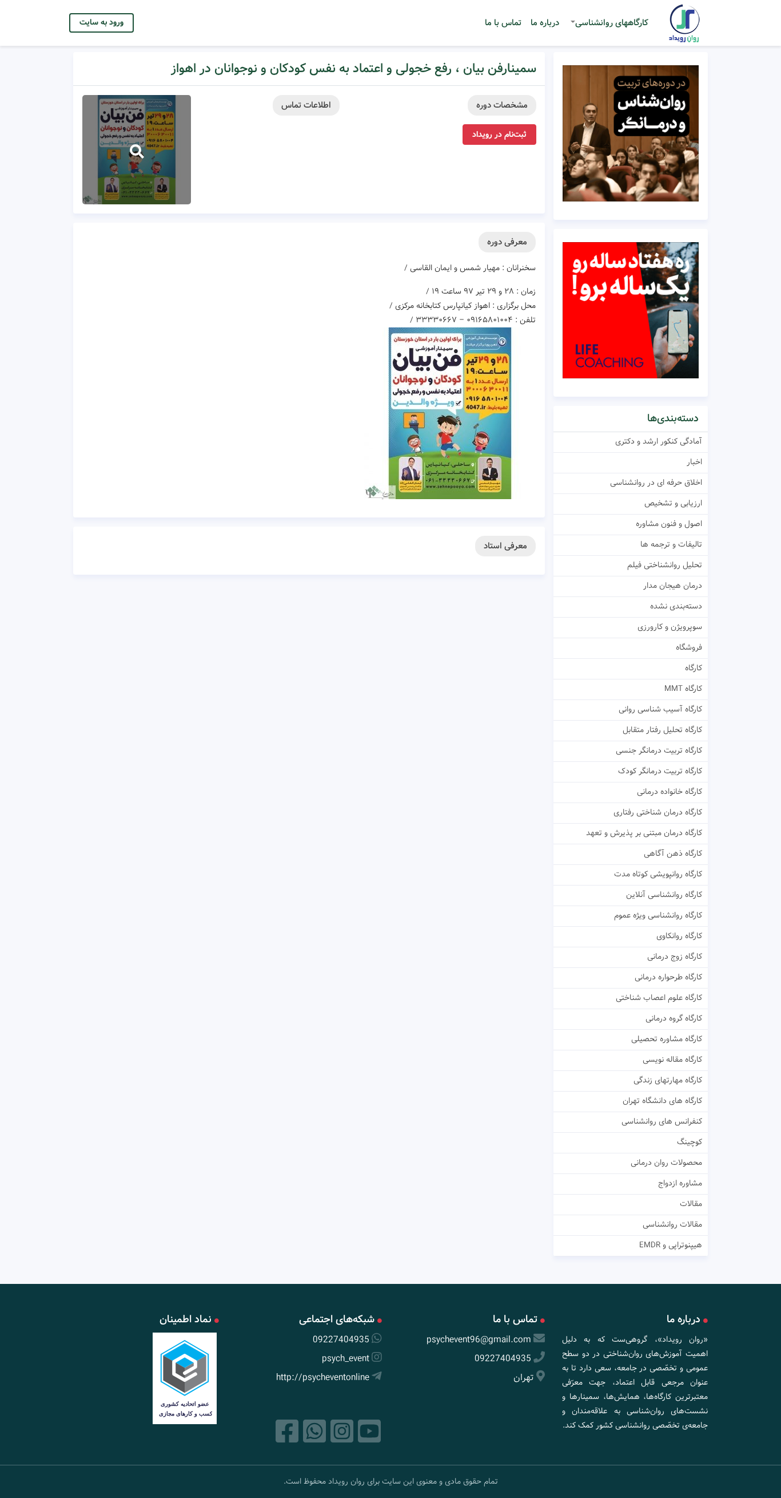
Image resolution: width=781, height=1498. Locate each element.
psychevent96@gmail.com (479, 1340)
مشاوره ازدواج (680, 1183)
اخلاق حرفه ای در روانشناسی (656, 482)
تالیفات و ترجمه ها (671, 544)
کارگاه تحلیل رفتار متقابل (662, 730)
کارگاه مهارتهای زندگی (667, 1080)
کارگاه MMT (683, 688)
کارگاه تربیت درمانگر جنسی (659, 750)
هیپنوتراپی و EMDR (670, 1245)
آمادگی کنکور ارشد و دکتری (658, 441)
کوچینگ (689, 1142)
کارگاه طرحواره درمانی (668, 977)
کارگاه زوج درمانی (674, 956)
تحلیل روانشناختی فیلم (664, 565)
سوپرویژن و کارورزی (669, 626)
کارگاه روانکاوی (679, 936)
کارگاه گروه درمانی (673, 1018)
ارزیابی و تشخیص (673, 503)
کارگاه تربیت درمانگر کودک (660, 771)
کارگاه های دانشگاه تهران (662, 1100)
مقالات (691, 1203)
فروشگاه (689, 647)
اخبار (694, 462)
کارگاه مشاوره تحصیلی (666, 1039)
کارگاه (693, 668)
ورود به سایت (101, 22)
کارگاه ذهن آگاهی (673, 853)
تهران (523, 1377)
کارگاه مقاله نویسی (672, 1059)
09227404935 (503, 1358)
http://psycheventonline (322, 1377)
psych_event (345, 1358)
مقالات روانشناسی (672, 1224)
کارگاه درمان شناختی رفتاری (657, 812)
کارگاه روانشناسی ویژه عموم (658, 915)
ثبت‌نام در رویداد (499, 134)
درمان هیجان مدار (672, 585)
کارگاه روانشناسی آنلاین (664, 894)
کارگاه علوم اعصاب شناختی (659, 997)
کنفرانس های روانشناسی (661, 1121)
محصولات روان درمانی (666, 1162)
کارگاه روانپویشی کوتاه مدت (658, 874)
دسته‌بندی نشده (676, 606)
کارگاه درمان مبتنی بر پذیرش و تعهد (644, 833)
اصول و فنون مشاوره (669, 523)
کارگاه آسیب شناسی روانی (660, 709)
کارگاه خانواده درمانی (669, 791)
